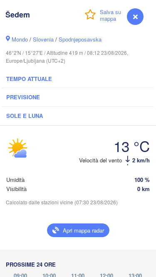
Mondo (20, 39)
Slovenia (43, 39)
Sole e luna (24, 116)
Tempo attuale (29, 79)
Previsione (23, 97)
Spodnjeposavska (80, 39)
